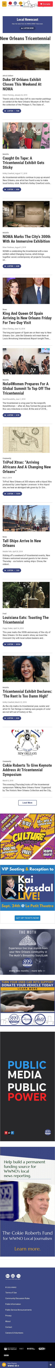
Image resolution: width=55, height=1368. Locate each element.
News (5, 309)
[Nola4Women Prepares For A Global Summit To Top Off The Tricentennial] (26, 361)
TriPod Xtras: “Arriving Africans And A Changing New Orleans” (27, 467)
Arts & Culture (8, 76)
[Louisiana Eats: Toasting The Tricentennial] (26, 595)
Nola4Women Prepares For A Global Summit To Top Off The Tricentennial (26, 388)
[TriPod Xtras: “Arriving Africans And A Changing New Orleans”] (26, 440)
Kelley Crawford (8, 702)
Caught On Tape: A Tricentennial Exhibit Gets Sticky (23, 163)
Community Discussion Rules (17, 1298)
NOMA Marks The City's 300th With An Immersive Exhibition (26, 239)
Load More (27, 802)
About (8, 1321)
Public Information (13, 1304)
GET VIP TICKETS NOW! (27, 917)
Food (4, 614)
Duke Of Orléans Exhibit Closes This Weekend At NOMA (22, 84)
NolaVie (6, 154)
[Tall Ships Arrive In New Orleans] (26, 518)
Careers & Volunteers (14, 1333)
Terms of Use (11, 1293)
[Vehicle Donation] (27, 1003)
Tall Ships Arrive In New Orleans (22, 543)
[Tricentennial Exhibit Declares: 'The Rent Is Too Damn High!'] (26, 669)
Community (7, 458)
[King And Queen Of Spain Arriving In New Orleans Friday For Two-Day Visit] (26, 291)
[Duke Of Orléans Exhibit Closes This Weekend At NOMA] (26, 57)
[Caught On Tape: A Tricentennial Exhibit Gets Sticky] (26, 135)
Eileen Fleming (8, 95)
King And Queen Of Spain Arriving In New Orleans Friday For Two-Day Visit (27, 318)
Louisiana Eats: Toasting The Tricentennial (26, 620)
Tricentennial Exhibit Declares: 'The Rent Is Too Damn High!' (27, 693)
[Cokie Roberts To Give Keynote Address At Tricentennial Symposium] (26, 743)
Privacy (8, 1316)
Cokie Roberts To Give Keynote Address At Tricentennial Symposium (27, 770)
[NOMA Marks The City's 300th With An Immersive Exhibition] (26, 214)
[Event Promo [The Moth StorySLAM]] (27, 952)
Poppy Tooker (8, 628)
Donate (46, 4)
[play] (4, 1364)
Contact (8, 1327)
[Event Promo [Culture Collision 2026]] (27, 836)
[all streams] (51, 1364)
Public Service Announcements (18, 1310)
